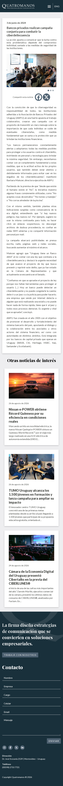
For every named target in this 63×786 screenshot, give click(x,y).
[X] (46, 97)
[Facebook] (38, 97)
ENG (56, 6)
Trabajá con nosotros (20, 655)
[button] (48, 90)
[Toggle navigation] (49, 6)
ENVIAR (54, 740)
